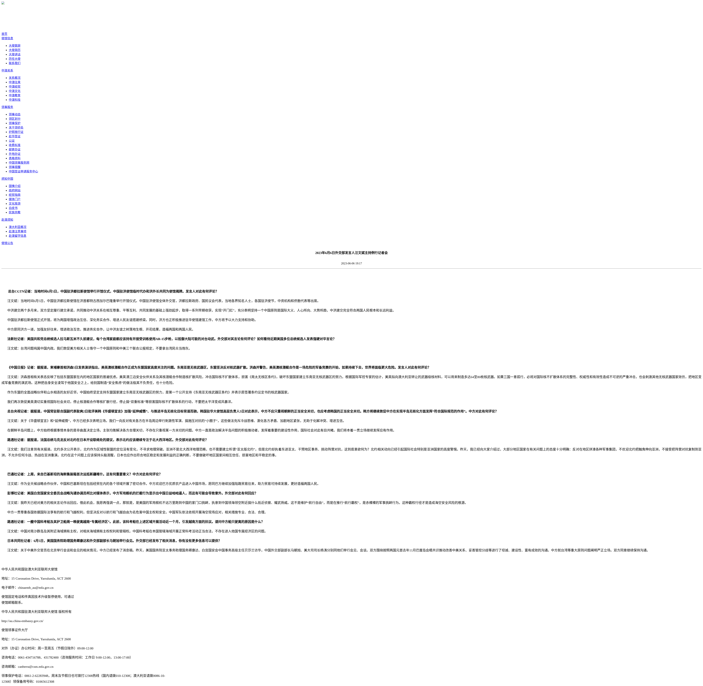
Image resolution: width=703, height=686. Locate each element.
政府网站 (15, 190)
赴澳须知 (7, 219)
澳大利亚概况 (17, 227)
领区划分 (15, 118)
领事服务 (7, 107)
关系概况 (15, 77)
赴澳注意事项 (17, 231)
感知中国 (7, 178)
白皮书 (13, 208)
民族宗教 (15, 212)
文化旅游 (15, 203)
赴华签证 (15, 136)
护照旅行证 (16, 131)
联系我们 (15, 63)
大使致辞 (15, 45)
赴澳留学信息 (17, 235)
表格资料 (15, 158)
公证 (12, 140)
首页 (4, 33)
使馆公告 (7, 243)
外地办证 (15, 153)
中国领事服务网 (19, 162)
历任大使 (15, 58)
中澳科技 (15, 99)
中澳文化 (15, 91)
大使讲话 (15, 54)
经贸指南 (15, 194)
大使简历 (15, 50)
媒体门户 (15, 199)
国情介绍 (15, 186)
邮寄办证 (15, 149)
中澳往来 (15, 82)
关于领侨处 (16, 127)
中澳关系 (7, 70)
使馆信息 (7, 38)
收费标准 (15, 145)
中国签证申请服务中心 (23, 171)
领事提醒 (15, 167)
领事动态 (15, 114)
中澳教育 (15, 95)
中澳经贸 (15, 86)
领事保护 (15, 123)
